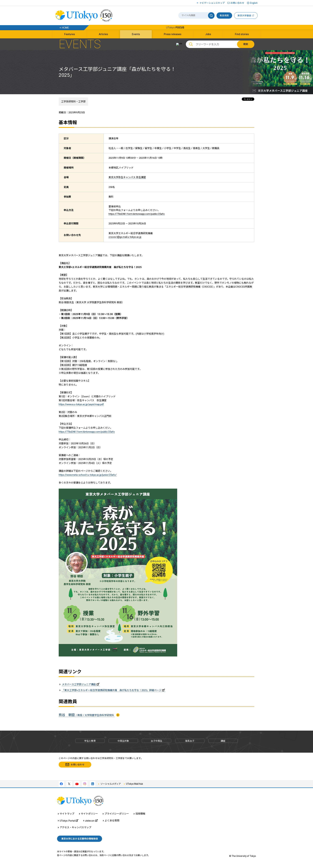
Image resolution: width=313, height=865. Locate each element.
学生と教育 (90, 741)
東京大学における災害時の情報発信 (79, 838)
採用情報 (140, 814)
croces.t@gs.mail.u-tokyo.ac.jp (125, 236)
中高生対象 (123, 741)
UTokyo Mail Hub (134, 784)
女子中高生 (156, 741)
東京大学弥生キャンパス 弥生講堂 (127, 177)
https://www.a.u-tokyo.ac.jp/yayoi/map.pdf (81, 404)
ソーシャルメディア (110, 784)
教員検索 (224, 15)
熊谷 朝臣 (87, 715)
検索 (245, 44)
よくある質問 (112, 820)
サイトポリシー (89, 814)
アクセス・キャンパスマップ (75, 827)
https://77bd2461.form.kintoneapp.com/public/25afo (137, 213)
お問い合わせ (237, 3)
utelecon (89, 820)
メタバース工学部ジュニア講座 (79, 684)
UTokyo (175, 27)
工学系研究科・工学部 (73, 101)
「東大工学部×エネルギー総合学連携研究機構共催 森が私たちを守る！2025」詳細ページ (111, 690)
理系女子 (189, 741)
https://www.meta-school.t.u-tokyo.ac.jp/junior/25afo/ (88, 474)
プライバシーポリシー (116, 814)
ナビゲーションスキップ (212, 3)
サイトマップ (67, 814)
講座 (223, 741)
